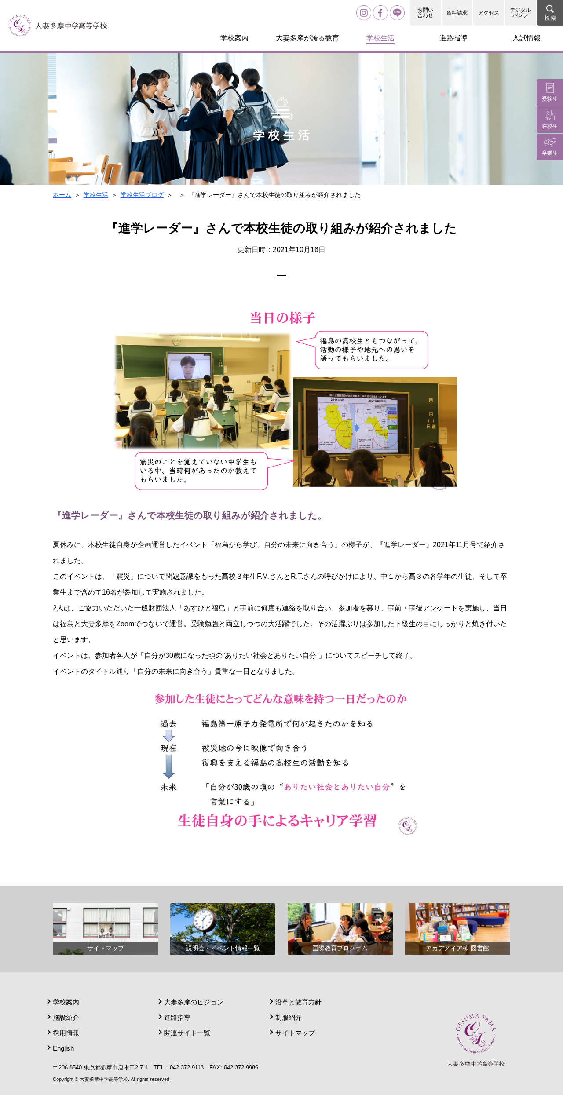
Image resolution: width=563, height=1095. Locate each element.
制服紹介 (288, 1017)
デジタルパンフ (520, 12)
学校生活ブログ (142, 194)
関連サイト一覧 (187, 1032)
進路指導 (177, 1017)
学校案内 (66, 1002)
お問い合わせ (425, 12)
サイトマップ (295, 1032)
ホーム (62, 194)
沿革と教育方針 (298, 1002)
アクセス (488, 13)
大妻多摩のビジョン (193, 1002)
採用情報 (66, 1032)
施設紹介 (66, 1017)
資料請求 (457, 13)
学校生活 (96, 194)
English (63, 1048)
